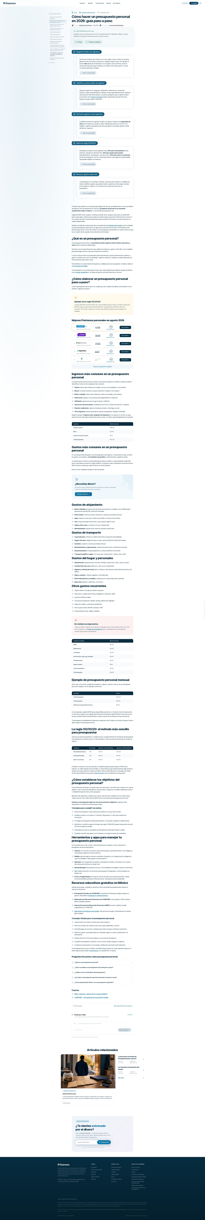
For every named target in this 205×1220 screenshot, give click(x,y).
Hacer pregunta (123, 1030)
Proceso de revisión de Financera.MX (138, 1182)
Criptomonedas (95, 1176)
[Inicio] (9, 3)
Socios (186, 3)
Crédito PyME (115, 1174)
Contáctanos (135, 1169)
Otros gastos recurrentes (56, 40)
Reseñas (93, 1179)
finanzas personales (115, 225)
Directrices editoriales (138, 1179)
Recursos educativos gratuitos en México (57, 58)
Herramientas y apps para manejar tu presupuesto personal (58, 55)
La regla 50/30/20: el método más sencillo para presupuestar (57, 47)
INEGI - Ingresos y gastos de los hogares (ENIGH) (90, 994)
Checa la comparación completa (102, 366)
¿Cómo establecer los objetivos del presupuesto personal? (57, 51)
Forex (112, 1176)
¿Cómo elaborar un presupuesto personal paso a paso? (57, 22)
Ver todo (130, 1014)
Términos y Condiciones (138, 1174)
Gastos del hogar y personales (57, 38)
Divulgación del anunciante (139, 1176)
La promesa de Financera (116, 25)
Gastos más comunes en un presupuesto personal (56, 30)
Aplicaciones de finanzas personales (86, 911)
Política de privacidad (137, 1185)
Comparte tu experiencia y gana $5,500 (139, 1188)
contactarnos (93, 950)
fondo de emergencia (94, 629)
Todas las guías (78, 1006)
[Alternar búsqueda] (200, 3)
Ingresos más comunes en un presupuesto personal (57, 26)
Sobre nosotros (136, 1167)
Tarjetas (93, 1174)
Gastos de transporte (55, 35)
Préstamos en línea (116, 1179)
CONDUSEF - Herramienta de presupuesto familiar (91, 997)
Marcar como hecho (89, 73)
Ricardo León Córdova (86, 25)
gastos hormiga (96, 97)
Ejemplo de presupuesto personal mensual (56, 43)
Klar (75, 871)
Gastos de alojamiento (55, 33)
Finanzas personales (96, 1169)
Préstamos (94, 1167)
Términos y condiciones (142, 1215)
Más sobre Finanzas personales (122, 1006)
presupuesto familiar (81, 266)
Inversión (93, 1172)
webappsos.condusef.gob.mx (98, 895)
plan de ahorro (99, 773)
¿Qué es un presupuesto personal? (56, 17)
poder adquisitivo (82, 272)
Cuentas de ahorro (116, 1167)
